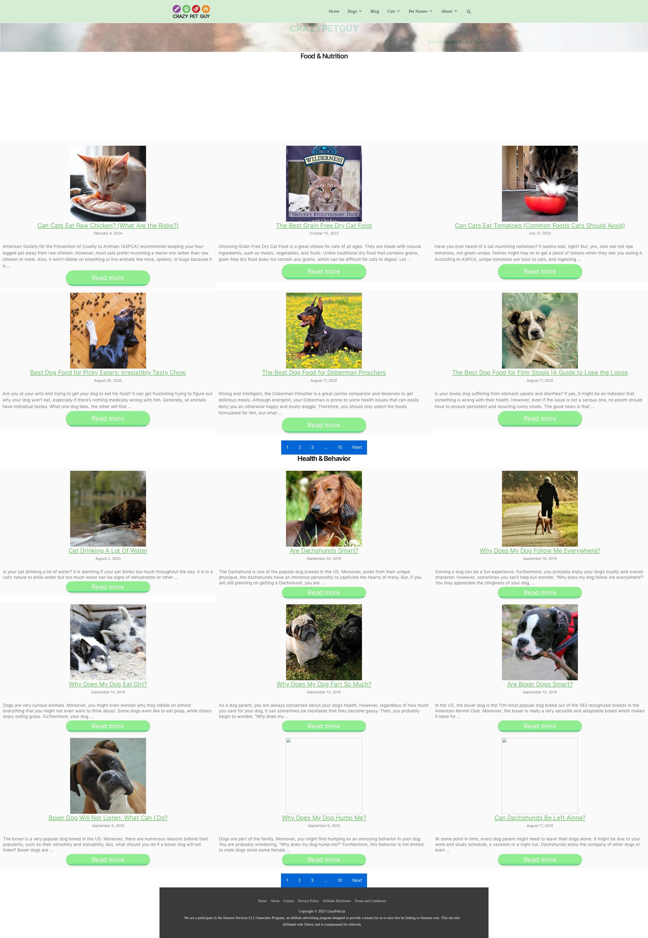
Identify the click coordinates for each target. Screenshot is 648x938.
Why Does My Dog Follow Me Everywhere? (540, 550)
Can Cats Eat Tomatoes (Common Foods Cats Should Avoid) (540, 225)
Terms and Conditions (370, 901)
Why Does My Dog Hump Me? (324, 817)
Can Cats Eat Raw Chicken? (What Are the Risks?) (108, 225)
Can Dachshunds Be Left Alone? (539, 817)
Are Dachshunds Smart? (324, 550)
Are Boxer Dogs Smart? (540, 684)
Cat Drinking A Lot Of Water (108, 550)
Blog (375, 11)
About (446, 11)
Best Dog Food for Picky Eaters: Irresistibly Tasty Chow (108, 372)
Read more (108, 278)
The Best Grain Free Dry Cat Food (324, 225)
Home (334, 11)
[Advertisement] (324, 103)
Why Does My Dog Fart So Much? (324, 684)
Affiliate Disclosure (337, 901)
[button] (469, 11)
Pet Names (418, 11)
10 (339, 880)
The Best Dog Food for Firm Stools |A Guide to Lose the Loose (540, 372)
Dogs (352, 11)
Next (357, 447)
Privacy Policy (308, 901)
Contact (288, 901)
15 (340, 447)
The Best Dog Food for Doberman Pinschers (324, 372)
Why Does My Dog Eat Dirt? (108, 684)
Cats (391, 11)
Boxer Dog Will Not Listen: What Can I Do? (108, 817)
